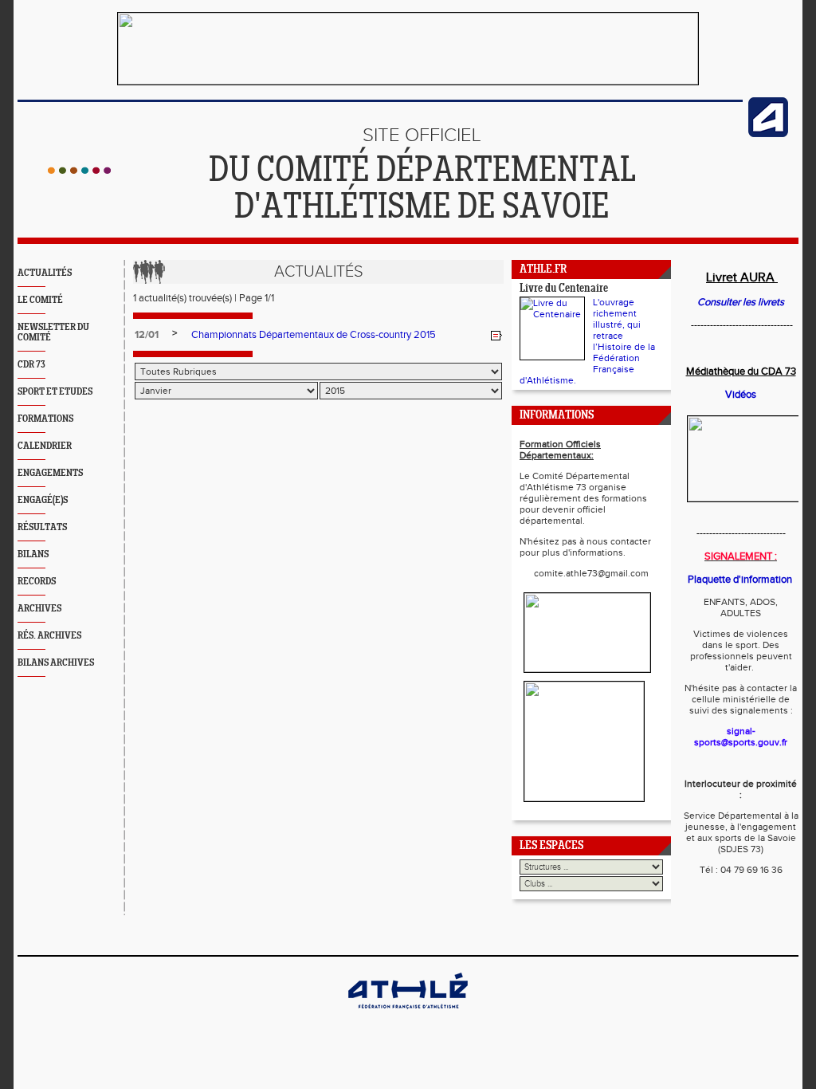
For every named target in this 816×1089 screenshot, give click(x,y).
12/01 (147, 334)
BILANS (33, 554)
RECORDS (37, 581)
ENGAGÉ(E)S (43, 500)
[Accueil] (79, 170)
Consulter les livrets (740, 302)
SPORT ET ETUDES (55, 392)
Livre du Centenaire (564, 289)
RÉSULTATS (42, 527)
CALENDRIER (45, 446)
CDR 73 (31, 365)
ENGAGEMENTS (50, 473)
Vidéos (740, 394)
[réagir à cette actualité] (496, 335)
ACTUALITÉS (45, 273)
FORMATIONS (45, 419)
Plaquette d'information (740, 579)
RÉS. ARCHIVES (49, 636)
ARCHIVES (39, 608)
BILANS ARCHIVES (56, 663)
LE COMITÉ (40, 300)
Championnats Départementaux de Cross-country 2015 (313, 334)
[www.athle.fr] (768, 134)
